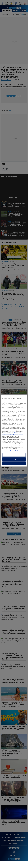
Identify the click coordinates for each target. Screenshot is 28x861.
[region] (14, 430)
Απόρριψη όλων (14, 463)
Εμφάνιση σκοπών (14, 455)
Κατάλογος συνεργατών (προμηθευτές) (11, 449)
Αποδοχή (14, 459)
